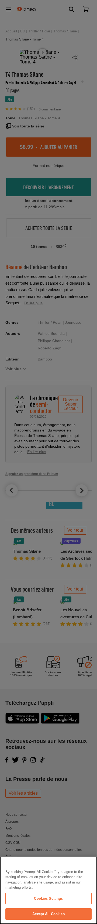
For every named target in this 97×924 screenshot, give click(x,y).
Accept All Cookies (48, 914)
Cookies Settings (48, 898)
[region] (48, 890)
